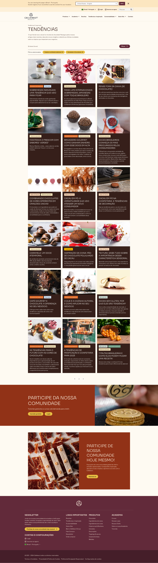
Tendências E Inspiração (34, 25)
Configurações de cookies (93, 559)
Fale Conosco (70, 531)
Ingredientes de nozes (96, 523)
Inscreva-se (92, 476)
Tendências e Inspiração (95, 16)
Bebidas (91, 539)
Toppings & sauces (95, 534)
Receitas (83, 16)
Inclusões (92, 529)
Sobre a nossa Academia (120, 526)
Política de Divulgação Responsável (72, 559)
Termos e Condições (31, 559)
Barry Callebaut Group (73, 529)
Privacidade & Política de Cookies (49, 559)
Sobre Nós (69, 526)
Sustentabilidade (71, 523)
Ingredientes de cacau (96, 521)
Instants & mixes (94, 537)
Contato (130, 16)
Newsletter (69, 534)
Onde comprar (70, 537)
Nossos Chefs (116, 523)
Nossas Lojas (116, 521)
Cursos (114, 518)
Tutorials (114, 529)
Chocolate (92, 518)
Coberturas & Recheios (96, 526)
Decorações (92, 531)
